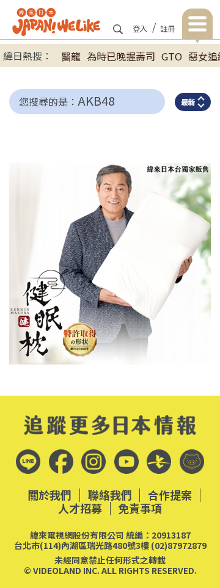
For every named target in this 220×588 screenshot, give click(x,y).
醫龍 (71, 56)
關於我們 (50, 495)
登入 (140, 28)
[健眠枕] (110, 264)
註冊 (167, 28)
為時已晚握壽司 (121, 56)
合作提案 (170, 495)
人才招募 (80, 508)
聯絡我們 (110, 495)
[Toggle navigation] (197, 26)
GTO (171, 56)
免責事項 (140, 508)
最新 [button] (188, 101)
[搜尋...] (118, 33)
